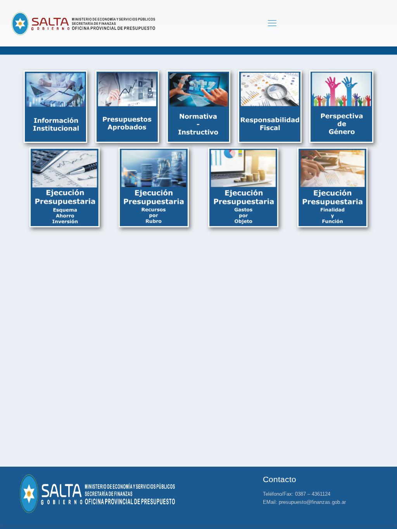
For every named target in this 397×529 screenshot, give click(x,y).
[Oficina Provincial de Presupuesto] (83, 23)
